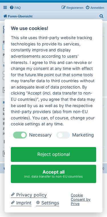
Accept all (53, 173)
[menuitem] (15, 7)
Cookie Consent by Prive (80, 199)
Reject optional (53, 154)
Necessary (40, 135)
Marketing (83, 135)
